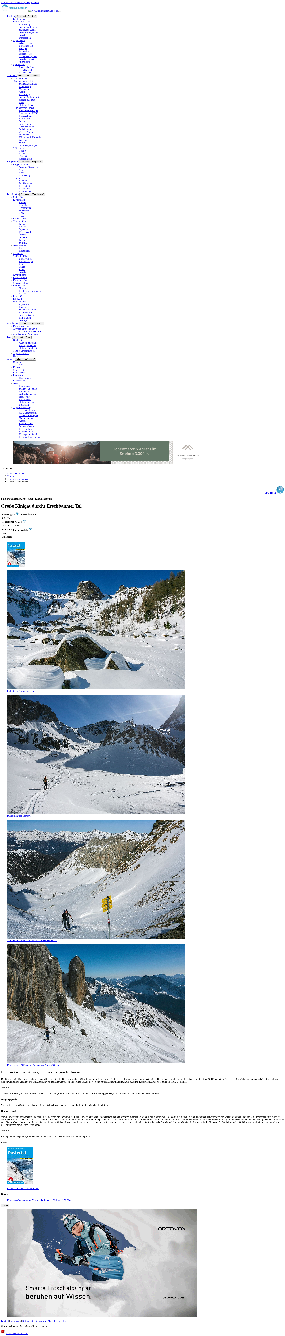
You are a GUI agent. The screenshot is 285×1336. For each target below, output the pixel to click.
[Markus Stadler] (29, 11)
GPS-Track (270, 492)
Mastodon (52, 1321)
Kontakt (5, 1321)
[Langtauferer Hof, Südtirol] (108, 463)
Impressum (15, 1321)
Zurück (5, 1205)
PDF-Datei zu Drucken (17, 1333)
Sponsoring (40, 1321)
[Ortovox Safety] (102, 1316)
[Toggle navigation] (59, 11)
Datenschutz (28, 1321)
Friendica (62, 1321)
